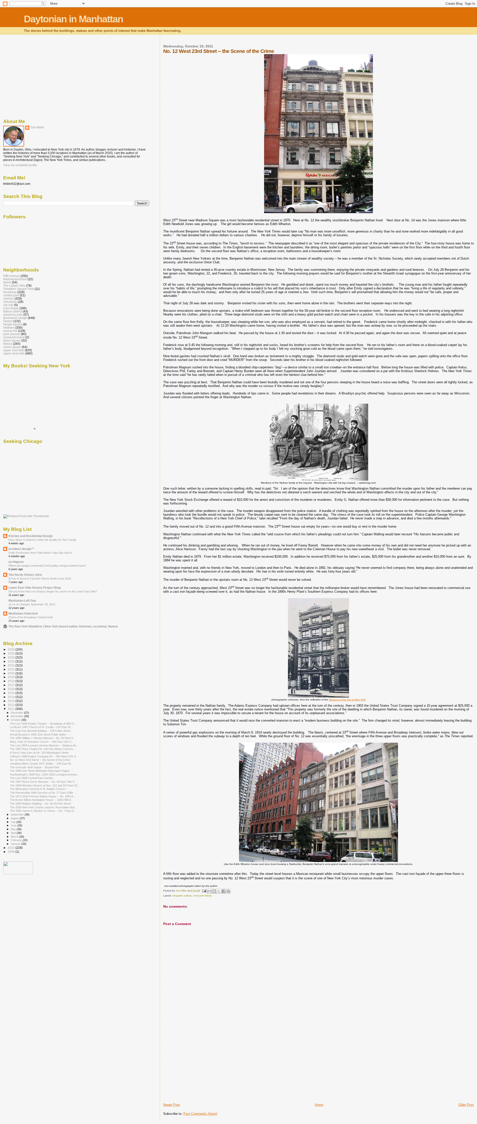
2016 (11, 689)
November (17, 716)
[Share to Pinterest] (228, 891)
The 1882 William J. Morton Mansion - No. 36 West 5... (42, 737)
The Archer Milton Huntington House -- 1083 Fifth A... (41, 799)
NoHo (7, 282)
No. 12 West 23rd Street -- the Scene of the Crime (40, 759)
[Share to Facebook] (223, 891)
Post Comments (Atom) (200, 1114)
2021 (11, 669)
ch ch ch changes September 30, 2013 (31, 604)
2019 (11, 677)
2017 (11, 685)
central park (11, 295)
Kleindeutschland (15, 279)
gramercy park (13, 314)
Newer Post (171, 1105)
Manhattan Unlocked (23, 613)
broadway (10, 292)
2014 (11, 696)
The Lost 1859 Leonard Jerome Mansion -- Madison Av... (44, 745)
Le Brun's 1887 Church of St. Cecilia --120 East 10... (41, 727)
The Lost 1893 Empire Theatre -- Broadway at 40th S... (43, 723)
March (15, 836)
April (14, 832)
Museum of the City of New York (347, 699)
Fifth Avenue (11, 275)
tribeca (7, 343)
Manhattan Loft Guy (22, 600)
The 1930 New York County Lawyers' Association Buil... (43, 807)
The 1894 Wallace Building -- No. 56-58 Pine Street (40, 803)
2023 (11, 661)
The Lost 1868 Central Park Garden (31, 777)
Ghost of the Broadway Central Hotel (30, 617)
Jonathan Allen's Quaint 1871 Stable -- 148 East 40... (41, 763)
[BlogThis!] (214, 891)
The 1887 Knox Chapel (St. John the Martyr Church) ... (43, 748)
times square (12, 340)
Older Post (466, 1105)
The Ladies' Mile (14, 285)
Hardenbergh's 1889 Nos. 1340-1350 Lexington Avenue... (44, 774)
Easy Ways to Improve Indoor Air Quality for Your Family (42, 539)
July (13, 821)
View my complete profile (20, 165)
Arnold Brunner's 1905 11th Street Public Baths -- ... (41, 734)
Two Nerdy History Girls (25, 574)
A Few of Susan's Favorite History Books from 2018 (39, 578)
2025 (11, 653)
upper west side (14, 353)
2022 (11, 665)
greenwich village (15, 317)
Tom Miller (37, 127)
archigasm (16, 561)
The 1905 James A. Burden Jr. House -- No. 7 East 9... (43, 810)
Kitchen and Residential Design (30, 536)
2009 (11, 851)
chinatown (10, 301)
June (14, 825)
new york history (202, 895)
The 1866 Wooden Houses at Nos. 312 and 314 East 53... (45, 785)
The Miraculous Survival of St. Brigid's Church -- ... (40, 788)
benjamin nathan (182, 895)
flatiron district (12, 311)
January (16, 843)
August (15, 818)
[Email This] (209, 891)
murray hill (10, 330)
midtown (9, 327)
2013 (11, 700)
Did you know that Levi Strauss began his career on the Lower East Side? (52, 591)
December (17, 712)
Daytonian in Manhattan (73, 19)
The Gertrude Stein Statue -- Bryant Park (34, 767)
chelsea (8, 298)
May (14, 829)
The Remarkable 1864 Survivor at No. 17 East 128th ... (43, 792)
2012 (11, 704)
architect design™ (21, 548)
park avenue (11, 334)
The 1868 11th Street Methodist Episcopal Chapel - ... (42, 770)
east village (11, 308)
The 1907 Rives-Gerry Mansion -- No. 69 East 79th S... (43, 781)
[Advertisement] (200, 1068)
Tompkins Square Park (18, 288)
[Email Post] (204, 890)
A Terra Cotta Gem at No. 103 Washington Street (39, 752)
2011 (11, 708)
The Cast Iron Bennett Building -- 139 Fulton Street (40, 730)
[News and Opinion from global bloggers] (18, 873)
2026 (11, 649)
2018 (11, 681)
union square (12, 347)
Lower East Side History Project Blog (34, 587)
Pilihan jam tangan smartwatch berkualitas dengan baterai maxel (46, 565)
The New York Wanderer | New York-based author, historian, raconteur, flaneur (63, 626)
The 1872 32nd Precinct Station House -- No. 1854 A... (42, 796)
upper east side (13, 350)
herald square (12, 324)
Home (319, 1105)
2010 (11, 847)
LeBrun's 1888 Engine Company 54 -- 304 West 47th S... (44, 756)
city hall (8, 305)
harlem (8, 321)
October (16, 719)
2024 (11, 657)
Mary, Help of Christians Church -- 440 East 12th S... (41, 741)
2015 (11, 693)
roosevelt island (14, 337)
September (18, 814)
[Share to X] (218, 891)
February (17, 840)
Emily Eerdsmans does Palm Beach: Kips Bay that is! (40, 552)
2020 (11, 673)
